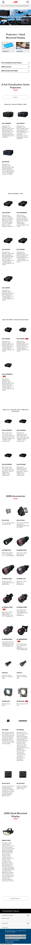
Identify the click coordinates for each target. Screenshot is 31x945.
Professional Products (10, 5)
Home (2, 5)
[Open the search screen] (27, 2)
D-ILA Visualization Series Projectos (11, 63)
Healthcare (5, 927)
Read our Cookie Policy (12, 940)
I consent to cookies (16, 935)
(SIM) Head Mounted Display (9, 71)
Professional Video (7, 915)
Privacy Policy (9, 942)
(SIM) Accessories (6, 67)
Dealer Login (6, 918)
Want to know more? (15, 938)
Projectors (5, 923)
